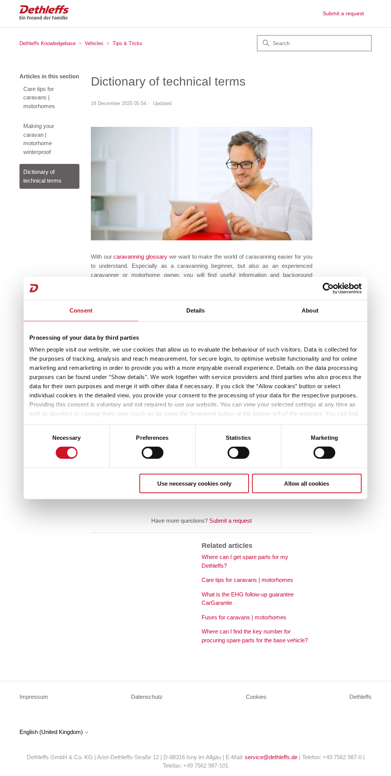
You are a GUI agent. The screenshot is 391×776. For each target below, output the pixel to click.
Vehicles (94, 43)
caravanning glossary (140, 256)
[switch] (152, 453)
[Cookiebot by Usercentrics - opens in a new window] (328, 288)
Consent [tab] (80, 310)
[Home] (44, 17)
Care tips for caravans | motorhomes (39, 97)
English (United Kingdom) (51, 732)
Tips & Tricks (127, 43)
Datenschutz (147, 696)
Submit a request (343, 13)
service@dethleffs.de (271, 757)
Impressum (33, 696)
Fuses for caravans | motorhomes (244, 617)
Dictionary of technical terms (42, 176)
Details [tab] (195, 310)
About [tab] (310, 310)
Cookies (256, 696)
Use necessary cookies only (194, 483)
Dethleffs (360, 696)
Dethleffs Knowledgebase (47, 43)
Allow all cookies (306, 483)
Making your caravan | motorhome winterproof (38, 139)
